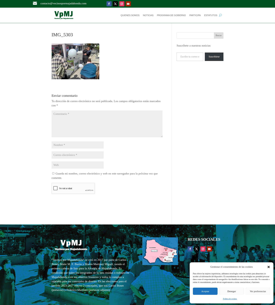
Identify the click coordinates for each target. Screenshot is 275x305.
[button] (268, 267)
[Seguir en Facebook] (109, 3)
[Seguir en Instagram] (121, 3)
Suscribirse (214, 56)
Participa (195, 15)
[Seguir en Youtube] (128, 3)
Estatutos (210, 15)
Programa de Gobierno (171, 15)
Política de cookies (230, 299)
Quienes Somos (130, 15)
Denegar (231, 291)
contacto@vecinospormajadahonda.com (63, 3)
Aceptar (205, 291)
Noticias (148, 15)
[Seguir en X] (115, 3)
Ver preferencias (258, 291)
